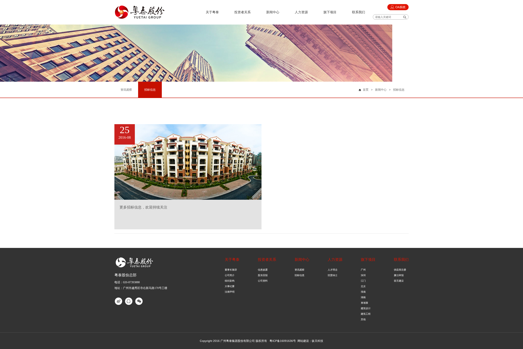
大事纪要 (230, 286)
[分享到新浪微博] (118, 301)
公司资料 (263, 280)
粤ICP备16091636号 (282, 340)
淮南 (363, 291)
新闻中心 (272, 12)
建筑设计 (366, 308)
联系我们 (358, 12)
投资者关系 (242, 12)
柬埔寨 (364, 302)
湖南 (363, 297)
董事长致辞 (231, 269)
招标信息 (399, 89)
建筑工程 (366, 313)
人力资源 (301, 12)
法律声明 (230, 291)
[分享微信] (139, 301)
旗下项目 (329, 12)
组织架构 (230, 280)
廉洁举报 (399, 275)
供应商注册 (400, 269)
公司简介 (230, 275)
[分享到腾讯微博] (129, 301)
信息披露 (263, 269)
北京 (363, 286)
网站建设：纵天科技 (310, 340)
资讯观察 (299, 269)
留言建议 (399, 280)
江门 (363, 280)
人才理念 (332, 269)
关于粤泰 (212, 12)
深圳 (363, 275)
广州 (363, 269)
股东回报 (263, 275)
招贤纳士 (332, 275)
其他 (363, 319)
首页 (366, 89)
